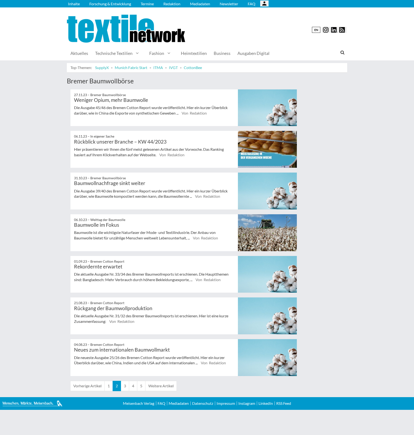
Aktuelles (79, 53)
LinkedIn (266, 403)
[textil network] (127, 29)
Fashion (156, 53)
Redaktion (171, 3)
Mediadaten (200, 3)
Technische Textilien (113, 53)
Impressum (226, 403)
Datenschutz (202, 403)
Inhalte (74, 3)
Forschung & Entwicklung (110, 3)
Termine (147, 3)
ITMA (158, 67)
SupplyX (102, 67)
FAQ (251, 3)
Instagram (246, 403)
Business (222, 53)
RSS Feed (283, 403)
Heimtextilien (194, 53)
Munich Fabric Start (131, 67)
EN (316, 30)
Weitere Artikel (161, 385)
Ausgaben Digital (253, 53)
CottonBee (193, 67)
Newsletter (229, 3)
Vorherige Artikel (87, 385)
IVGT (173, 67)
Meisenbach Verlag (138, 403)
